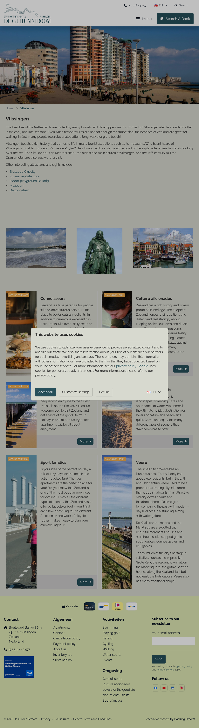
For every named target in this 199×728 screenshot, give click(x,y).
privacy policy (126, 366)
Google (143, 366)
